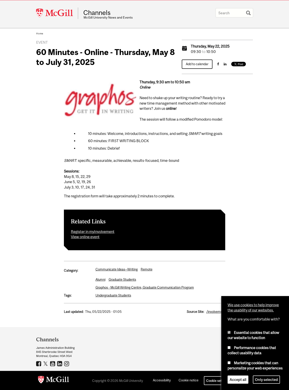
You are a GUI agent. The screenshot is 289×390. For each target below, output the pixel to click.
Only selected (266, 380)
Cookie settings (217, 381)
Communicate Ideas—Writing (117, 269)
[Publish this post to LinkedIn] (225, 64)
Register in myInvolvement (92, 232)
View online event (85, 237)
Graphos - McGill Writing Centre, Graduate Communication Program (145, 287)
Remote (146, 269)
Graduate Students (122, 279)
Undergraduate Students (113, 295)
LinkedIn (60, 363)
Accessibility (162, 380)
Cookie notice (188, 380)
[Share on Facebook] (218, 64)
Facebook (39, 363)
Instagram (67, 363)
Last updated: (74, 311)
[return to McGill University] (53, 380)
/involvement (215, 311)
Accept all (238, 380)
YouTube (53, 363)
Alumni (100, 279)
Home (39, 33)
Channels (97, 12)
